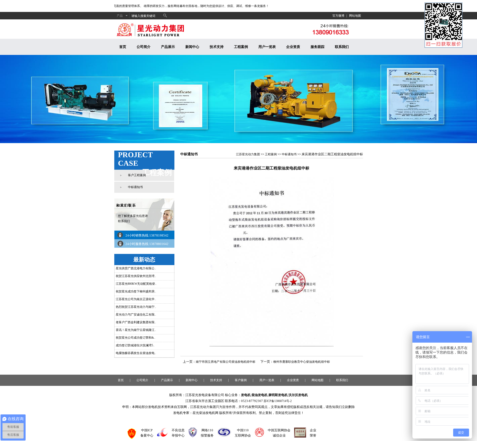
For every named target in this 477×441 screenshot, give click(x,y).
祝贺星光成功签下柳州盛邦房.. (136, 291)
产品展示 (168, 47)
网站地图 (355, 15)
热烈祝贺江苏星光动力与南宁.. (136, 307)
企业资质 (293, 47)
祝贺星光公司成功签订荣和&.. (135, 337)
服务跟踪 (317, 47)
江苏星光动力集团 (248, 154)
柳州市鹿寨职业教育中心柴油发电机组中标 (301, 361)
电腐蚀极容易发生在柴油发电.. (136, 353)
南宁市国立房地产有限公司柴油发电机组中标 (225, 361)
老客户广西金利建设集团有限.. (136, 322)
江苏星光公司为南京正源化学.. (136, 299)
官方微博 (338, 15)
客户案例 (241, 380)
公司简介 (144, 47)
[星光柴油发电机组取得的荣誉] (300, 436)
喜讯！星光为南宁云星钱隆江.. (136, 330)
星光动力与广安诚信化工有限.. (136, 314)
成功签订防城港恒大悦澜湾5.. (135, 345)
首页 (122, 47)
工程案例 (241, 47)
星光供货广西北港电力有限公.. (136, 268)
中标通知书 (135, 187)
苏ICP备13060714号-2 (278, 401)
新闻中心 (192, 47)
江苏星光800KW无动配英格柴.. (136, 283)
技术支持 (217, 47)
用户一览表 (267, 47)
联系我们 (342, 47)
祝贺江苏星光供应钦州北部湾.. (136, 276)
